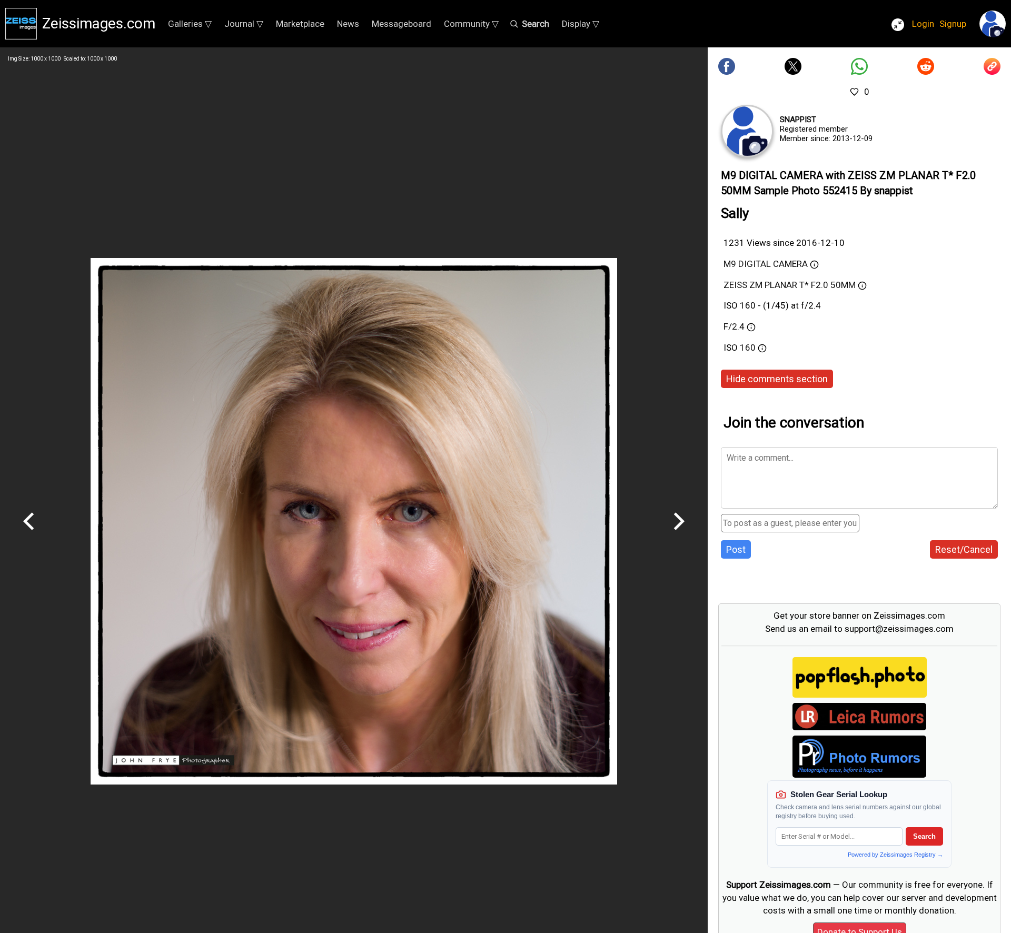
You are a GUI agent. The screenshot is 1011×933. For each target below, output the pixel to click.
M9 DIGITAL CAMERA (765, 264)
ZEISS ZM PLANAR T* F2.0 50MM (789, 285)
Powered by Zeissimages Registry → (895, 854)
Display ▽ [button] (580, 23)
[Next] (679, 534)
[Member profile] (747, 131)
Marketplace (300, 23)
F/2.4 (734, 326)
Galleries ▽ (190, 23)
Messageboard (401, 23)
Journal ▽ (243, 23)
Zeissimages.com (98, 23)
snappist (798, 119)
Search (924, 836)
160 (749, 347)
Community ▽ (471, 23)
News (348, 23)
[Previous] (29, 534)
